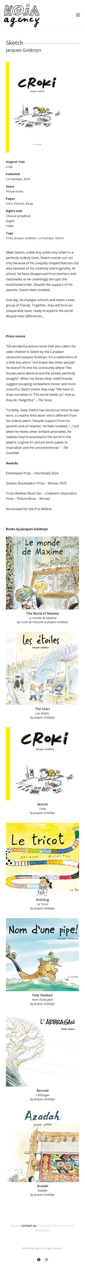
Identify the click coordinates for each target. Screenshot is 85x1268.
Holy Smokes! (42, 995)
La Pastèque (46, 238)
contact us (28, 1225)
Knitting (42, 900)
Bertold (42, 1090)
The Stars (42, 709)
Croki (9, 238)
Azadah (42, 1186)
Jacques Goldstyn (25, 238)
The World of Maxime (42, 613)
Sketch (59, 238)
